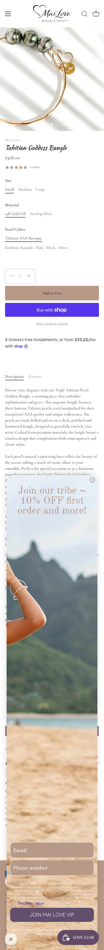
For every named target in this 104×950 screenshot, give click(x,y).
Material (12, 205)
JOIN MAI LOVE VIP (52, 915)
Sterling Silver (41, 214)
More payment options (52, 323)
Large (40, 189)
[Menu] (8, 13)
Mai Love (12, 139)
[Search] (84, 14)
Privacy (40, 903)
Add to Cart (52, 293)
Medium (25, 189)
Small (9, 189)
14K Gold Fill (15, 214)
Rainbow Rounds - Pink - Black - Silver (36, 247)
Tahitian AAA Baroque (23, 238)
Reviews (35, 376)
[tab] (17, 377)
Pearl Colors (15, 229)
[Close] (92, 480)
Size (8, 180)
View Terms (25, 903)
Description (14, 376)
